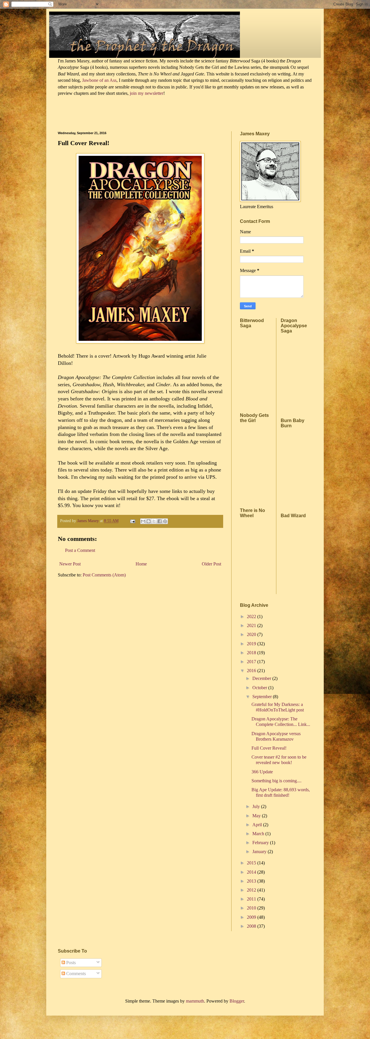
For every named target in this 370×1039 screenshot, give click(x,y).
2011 (252, 898)
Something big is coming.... (276, 780)
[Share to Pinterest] (165, 521)
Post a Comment (80, 550)
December (262, 678)
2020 (252, 634)
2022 (252, 616)
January (260, 851)
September (262, 696)
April (257, 824)
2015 (252, 862)
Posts (70, 962)
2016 (252, 670)
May (257, 815)
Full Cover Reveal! (268, 748)
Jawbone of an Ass (98, 80)
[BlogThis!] (148, 521)
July (256, 806)
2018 (252, 652)
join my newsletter (146, 93)
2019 (252, 643)
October (260, 687)
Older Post (211, 563)
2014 (252, 872)
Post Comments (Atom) (104, 574)
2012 (252, 890)
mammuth (195, 1001)
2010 (252, 907)
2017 (252, 661)
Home (141, 563)
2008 (252, 926)
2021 (252, 625)
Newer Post (70, 563)
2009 (252, 917)
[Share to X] (154, 521)
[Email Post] (132, 520)
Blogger (237, 1001)
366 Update (262, 771)
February (261, 842)
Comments (75, 973)
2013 (252, 881)
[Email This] (143, 521)
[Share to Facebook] (159, 521)
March (258, 833)
